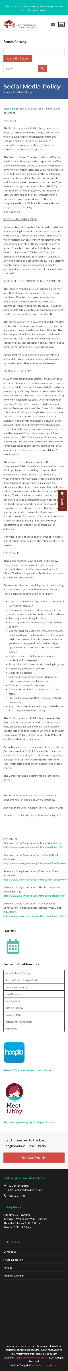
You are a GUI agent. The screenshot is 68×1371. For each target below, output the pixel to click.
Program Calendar (13, 1275)
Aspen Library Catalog (17, 973)
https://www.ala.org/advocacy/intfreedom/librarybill (32, 847)
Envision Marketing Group (43, 1365)
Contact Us (10, 1251)
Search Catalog (15, 42)
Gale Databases (14, 993)
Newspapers (12, 1000)
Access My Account (38, 10)
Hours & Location (13, 1259)
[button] (61, 24)
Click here (9, 108)
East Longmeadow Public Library (31, 1357)
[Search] (42, 68)
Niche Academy (14, 1007)
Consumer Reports (16, 987)
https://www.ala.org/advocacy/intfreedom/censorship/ (34, 895)
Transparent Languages (18, 1021)
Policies (7, 1267)
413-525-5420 (14, 6)
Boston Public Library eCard (21, 980)
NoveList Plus (13, 1014)
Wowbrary (11, 1028)
